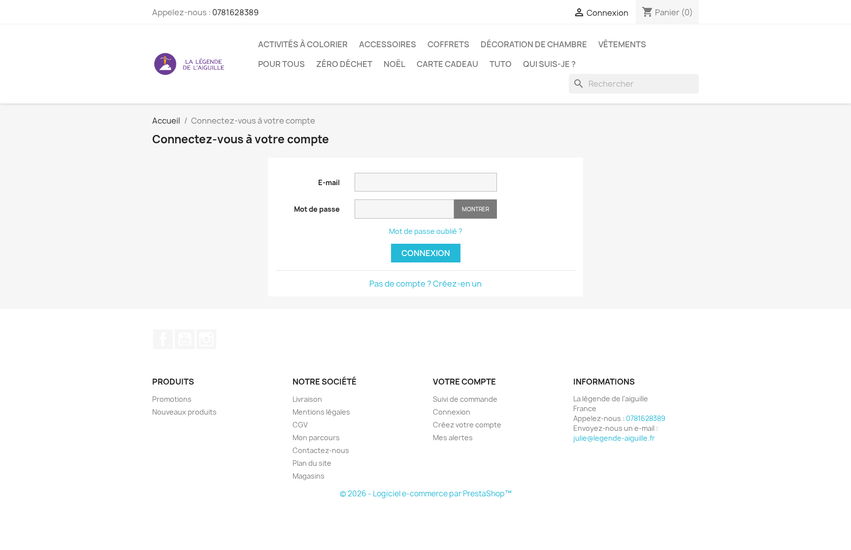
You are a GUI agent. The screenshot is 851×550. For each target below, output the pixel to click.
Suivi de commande (465, 399)
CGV (300, 424)
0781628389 (235, 12)
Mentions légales (321, 412)
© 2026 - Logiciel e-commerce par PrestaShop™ (426, 493)
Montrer (475, 209)
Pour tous (281, 64)
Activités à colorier (303, 44)
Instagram (206, 339)
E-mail (329, 182)
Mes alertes (453, 437)
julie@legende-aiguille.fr (614, 438)
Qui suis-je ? (549, 64)
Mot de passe (317, 209)
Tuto (501, 64)
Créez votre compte (467, 424)
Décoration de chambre (534, 44)
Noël (394, 64)
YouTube (185, 339)
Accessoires (387, 44)
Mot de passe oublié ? (425, 231)
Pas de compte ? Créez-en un (425, 283)
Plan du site (312, 463)
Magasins (309, 476)
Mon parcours (316, 437)
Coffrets (448, 44)
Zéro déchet (344, 64)
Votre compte (464, 381)
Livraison (307, 399)
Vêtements (622, 44)
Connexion (425, 253)
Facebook (163, 339)
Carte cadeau (447, 64)
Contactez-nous (321, 450)
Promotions (172, 399)
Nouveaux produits (184, 412)
